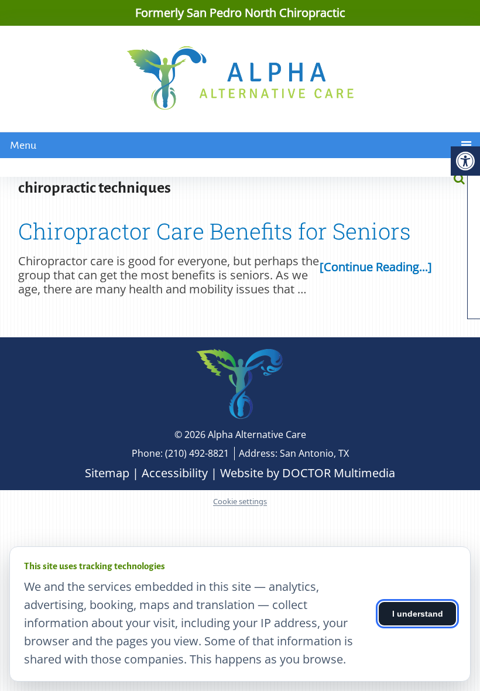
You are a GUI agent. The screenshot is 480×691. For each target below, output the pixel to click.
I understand (417, 613)
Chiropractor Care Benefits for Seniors (214, 230)
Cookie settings (240, 502)
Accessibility (175, 473)
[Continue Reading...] (376, 267)
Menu (23, 145)
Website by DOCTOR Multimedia (307, 473)
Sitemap (107, 473)
